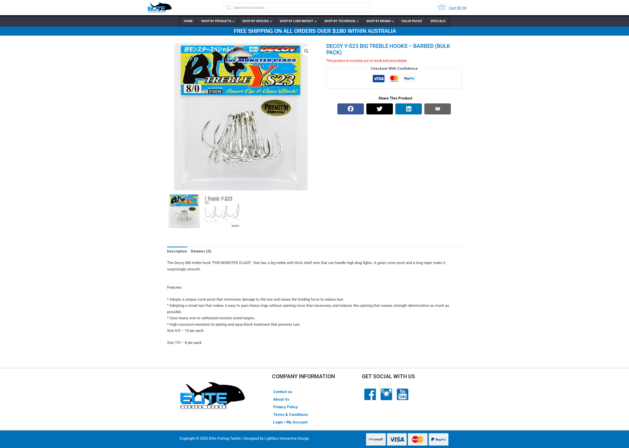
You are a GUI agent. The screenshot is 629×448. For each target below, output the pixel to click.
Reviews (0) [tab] (201, 251)
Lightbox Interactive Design (287, 438)
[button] (306, 51)
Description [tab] (177, 251)
